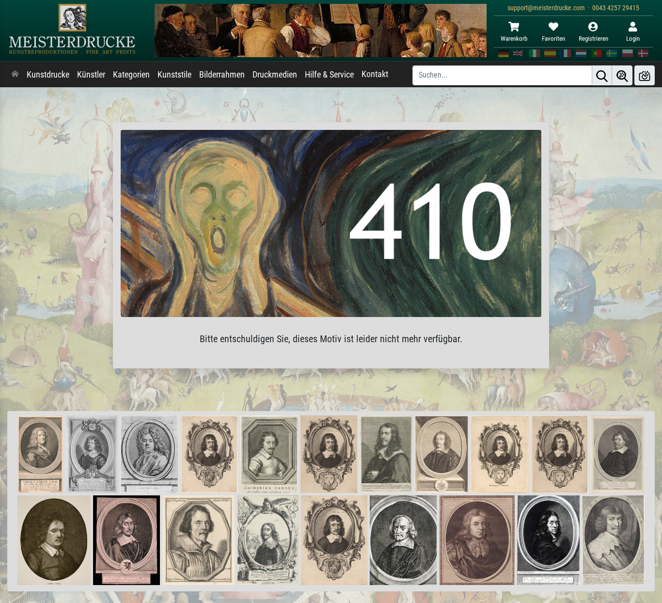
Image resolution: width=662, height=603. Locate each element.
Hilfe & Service (329, 74)
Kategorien (131, 74)
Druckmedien (274, 74)
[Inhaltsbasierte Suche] (622, 75)
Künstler (91, 74)
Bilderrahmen (222, 74)
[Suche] (602, 75)
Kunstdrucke (48, 74)
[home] (15, 74)
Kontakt (375, 74)
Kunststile (174, 74)
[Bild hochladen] (644, 75)
